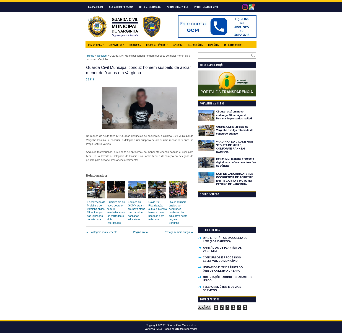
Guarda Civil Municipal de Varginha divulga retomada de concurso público (234, 130)
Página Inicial (95, 7)
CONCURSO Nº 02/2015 (121, 7)
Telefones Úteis (195, 44)
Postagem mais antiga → (178, 232)
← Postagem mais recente (101, 232)
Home (90, 55)
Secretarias (95, 19)
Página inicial (140, 232)
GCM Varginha (96, 44)
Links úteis (213, 44)
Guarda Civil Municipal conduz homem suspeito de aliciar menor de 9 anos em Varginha (138, 70)
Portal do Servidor (177, 7)
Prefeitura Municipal (206, 7)
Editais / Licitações (150, 7)
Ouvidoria (177, 44)
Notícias (102, 55)
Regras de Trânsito (157, 44)
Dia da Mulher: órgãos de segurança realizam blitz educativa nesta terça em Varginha (178, 212)
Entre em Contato (233, 44)
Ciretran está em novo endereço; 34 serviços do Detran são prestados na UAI (234, 115)
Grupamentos (117, 44)
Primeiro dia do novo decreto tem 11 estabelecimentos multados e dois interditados (116, 212)
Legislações (135, 44)
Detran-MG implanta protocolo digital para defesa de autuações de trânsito (236, 162)
